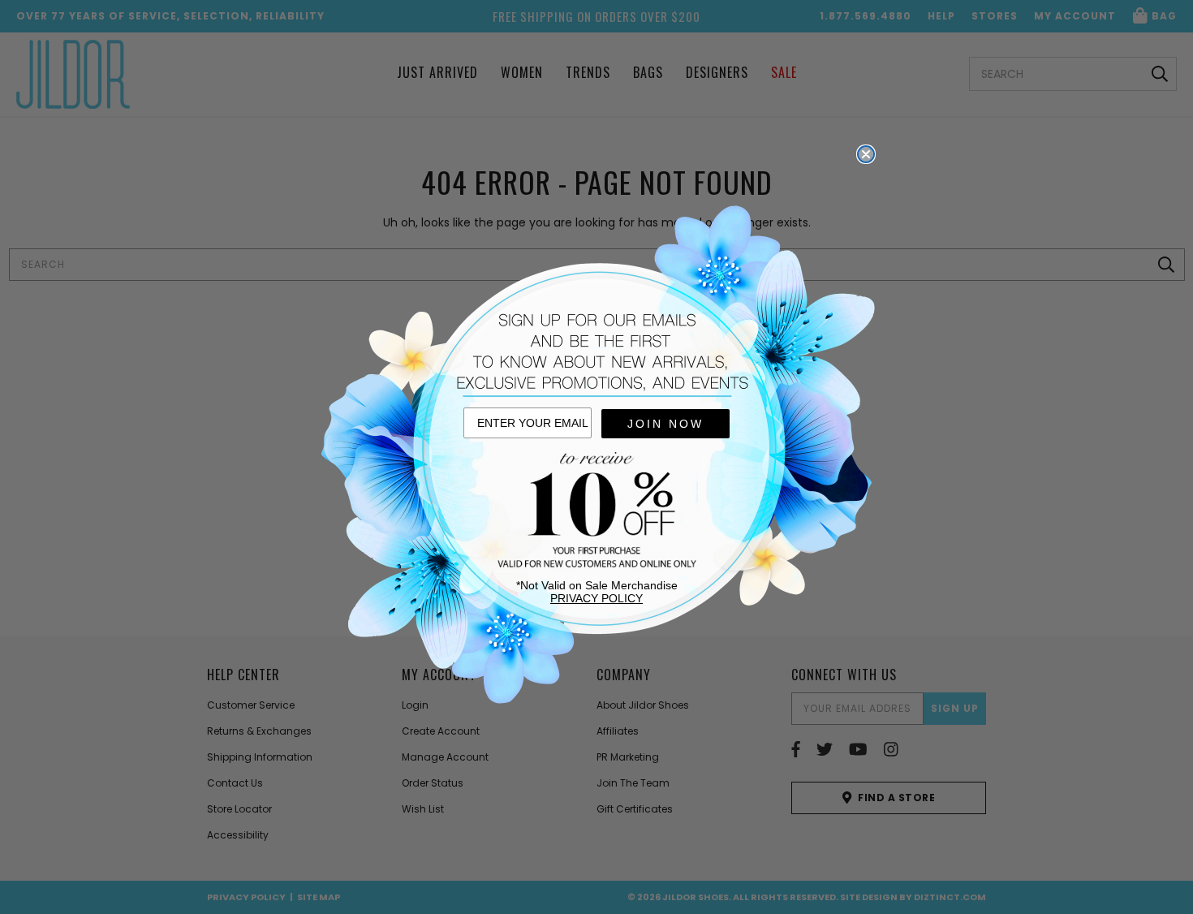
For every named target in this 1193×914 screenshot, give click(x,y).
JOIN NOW (665, 423)
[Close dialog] (866, 154)
